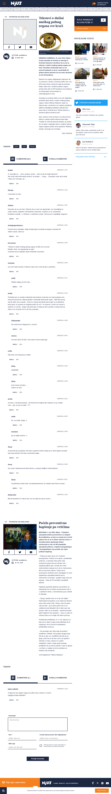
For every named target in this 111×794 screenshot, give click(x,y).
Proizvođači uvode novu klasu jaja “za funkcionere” (99, 84)
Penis (24, 146)
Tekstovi (32, 146)
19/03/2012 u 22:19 (62, 366)
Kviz (76, 9)
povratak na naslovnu (19, 17)
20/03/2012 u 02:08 (62, 464)
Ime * (10, 735)
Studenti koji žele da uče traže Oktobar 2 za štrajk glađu (99, 59)
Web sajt (12, 743)
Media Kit (62, 783)
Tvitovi (17, 9)
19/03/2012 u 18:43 (62, 242)
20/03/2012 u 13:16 (62, 494)
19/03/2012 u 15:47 (62, 170)
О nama (55, 783)
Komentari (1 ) (23, 678)
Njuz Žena (92, 9)
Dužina (16, 146)
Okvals (10, 190)
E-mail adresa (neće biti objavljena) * (53, 735)
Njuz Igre (107, 9)
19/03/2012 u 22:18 (62, 350)
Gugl (37, 9)
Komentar (12, 716)
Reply (11, 183)
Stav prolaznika (27, 9)
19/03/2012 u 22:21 (62, 398)
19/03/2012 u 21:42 (62, 293)
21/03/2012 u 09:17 (62, 479)
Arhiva (99, 9)
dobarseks (12, 495)
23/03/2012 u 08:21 (62, 335)
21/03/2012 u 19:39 (62, 320)
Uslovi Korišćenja (72, 783)
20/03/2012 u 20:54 (62, 431)
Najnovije (4, 9)
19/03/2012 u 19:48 (62, 262)
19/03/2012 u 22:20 (62, 381)
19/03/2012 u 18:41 (62, 225)
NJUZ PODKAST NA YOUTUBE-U (85, 21)
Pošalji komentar (58, 159)
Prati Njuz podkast (82, 28)
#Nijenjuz (83, 9)
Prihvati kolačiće (101, 790)
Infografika (52, 9)
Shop (11, 9)
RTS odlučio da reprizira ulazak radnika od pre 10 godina (80, 85)
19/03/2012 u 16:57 (62, 205)
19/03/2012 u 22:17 (62, 278)
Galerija (43, 9)
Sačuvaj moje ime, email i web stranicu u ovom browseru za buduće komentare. (55, 745)
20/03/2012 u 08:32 (62, 416)
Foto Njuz (70, 9)
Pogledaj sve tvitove (85, 156)
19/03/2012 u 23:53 (62, 446)
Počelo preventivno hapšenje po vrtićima (81, 58)
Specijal (62, 9)
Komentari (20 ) (24, 159)
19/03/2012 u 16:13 (62, 190)
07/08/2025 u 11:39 (62, 688)
